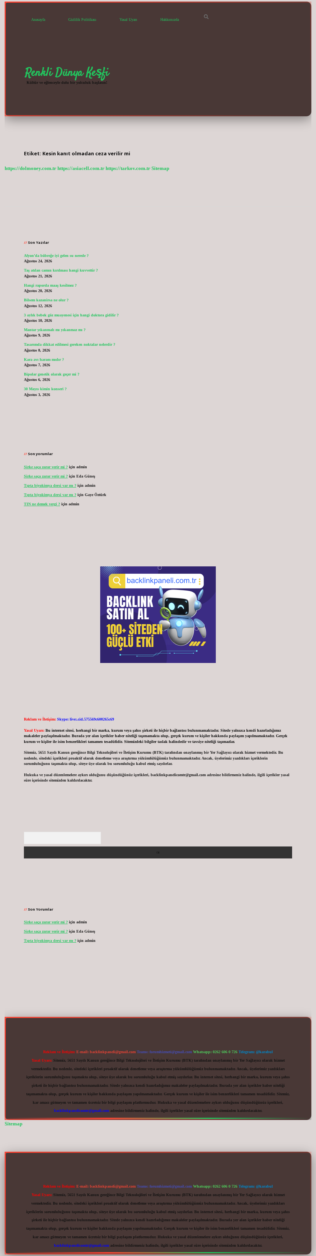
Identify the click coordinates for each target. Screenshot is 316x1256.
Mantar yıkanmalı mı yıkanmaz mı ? (55, 330)
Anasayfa (38, 19)
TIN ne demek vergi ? (42, 504)
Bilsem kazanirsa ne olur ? (46, 300)
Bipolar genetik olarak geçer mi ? (51, 374)
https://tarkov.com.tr (128, 168)
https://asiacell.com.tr (80, 168)
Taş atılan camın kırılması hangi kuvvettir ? (61, 270)
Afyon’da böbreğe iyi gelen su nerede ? (56, 255)
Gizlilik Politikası (82, 19)
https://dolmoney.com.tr (30, 168)
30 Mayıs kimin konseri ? (45, 389)
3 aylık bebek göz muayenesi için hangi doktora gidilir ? (71, 315)
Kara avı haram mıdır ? (44, 359)
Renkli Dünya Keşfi (67, 73)
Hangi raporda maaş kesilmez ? (50, 285)
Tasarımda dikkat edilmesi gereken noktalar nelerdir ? (69, 344)
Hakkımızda (169, 19)
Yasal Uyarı (128, 19)
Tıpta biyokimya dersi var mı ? (50, 485)
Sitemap (160, 168)
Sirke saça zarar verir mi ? (46, 467)
